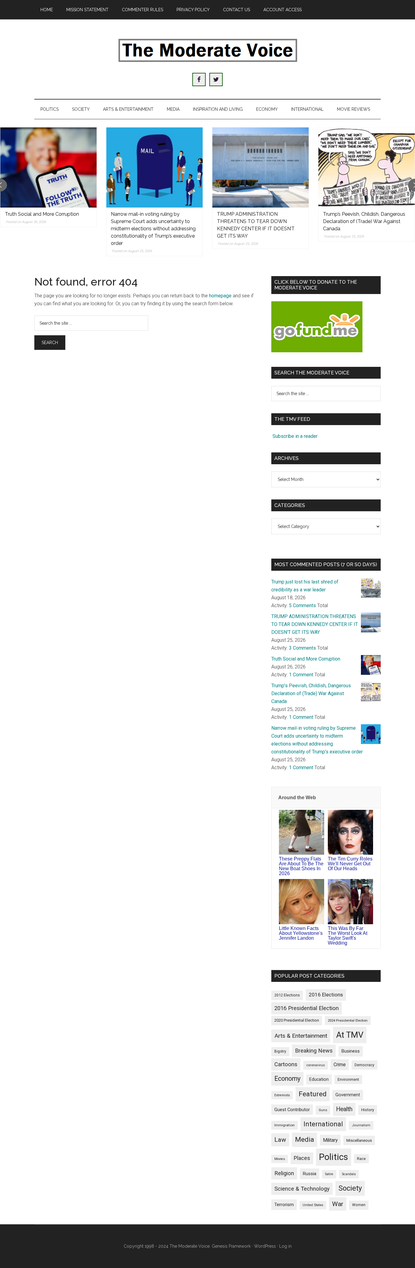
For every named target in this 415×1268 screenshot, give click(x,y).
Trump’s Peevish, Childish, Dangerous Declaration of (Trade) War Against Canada (364, 221)
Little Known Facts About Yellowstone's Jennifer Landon (301, 933)
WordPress (265, 1246)
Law (280, 1139)
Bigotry (280, 1051)
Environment (348, 1079)
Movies (279, 1159)
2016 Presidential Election (306, 1008)
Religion (284, 1173)
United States (313, 1205)
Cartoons (285, 1064)
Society (350, 1188)
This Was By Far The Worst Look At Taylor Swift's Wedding (347, 935)
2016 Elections (326, 995)
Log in (285, 1246)
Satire (329, 1174)
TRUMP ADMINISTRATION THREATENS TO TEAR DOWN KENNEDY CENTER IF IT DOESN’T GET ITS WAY (314, 624)
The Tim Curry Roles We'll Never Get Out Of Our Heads (350, 863)
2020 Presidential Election (296, 1020)
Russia (309, 1173)
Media (304, 1139)
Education (319, 1079)
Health (344, 1109)
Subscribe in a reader (295, 436)
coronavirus (315, 1065)
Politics (333, 1157)
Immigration (284, 1125)
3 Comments (302, 648)
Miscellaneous (359, 1140)
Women (358, 1205)
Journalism (361, 1125)
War (337, 1204)
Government (347, 1094)
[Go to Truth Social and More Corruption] (48, 167)
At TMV (349, 1035)
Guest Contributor (292, 1109)
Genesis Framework (231, 1246)
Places (302, 1158)
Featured (313, 1094)
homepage (220, 296)
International (323, 1124)
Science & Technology (302, 1188)
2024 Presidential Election (348, 1020)
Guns (323, 1110)
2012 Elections (287, 995)
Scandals (349, 1174)
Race (361, 1158)
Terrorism (284, 1204)
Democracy (364, 1065)
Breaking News (314, 1050)
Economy (287, 1078)
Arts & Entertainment (300, 1035)
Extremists (282, 1095)
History (367, 1109)
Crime (340, 1064)
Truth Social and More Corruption (42, 214)
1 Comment (301, 675)
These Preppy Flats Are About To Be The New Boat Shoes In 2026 (301, 866)
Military (330, 1140)
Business (350, 1051)
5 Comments (302, 605)
